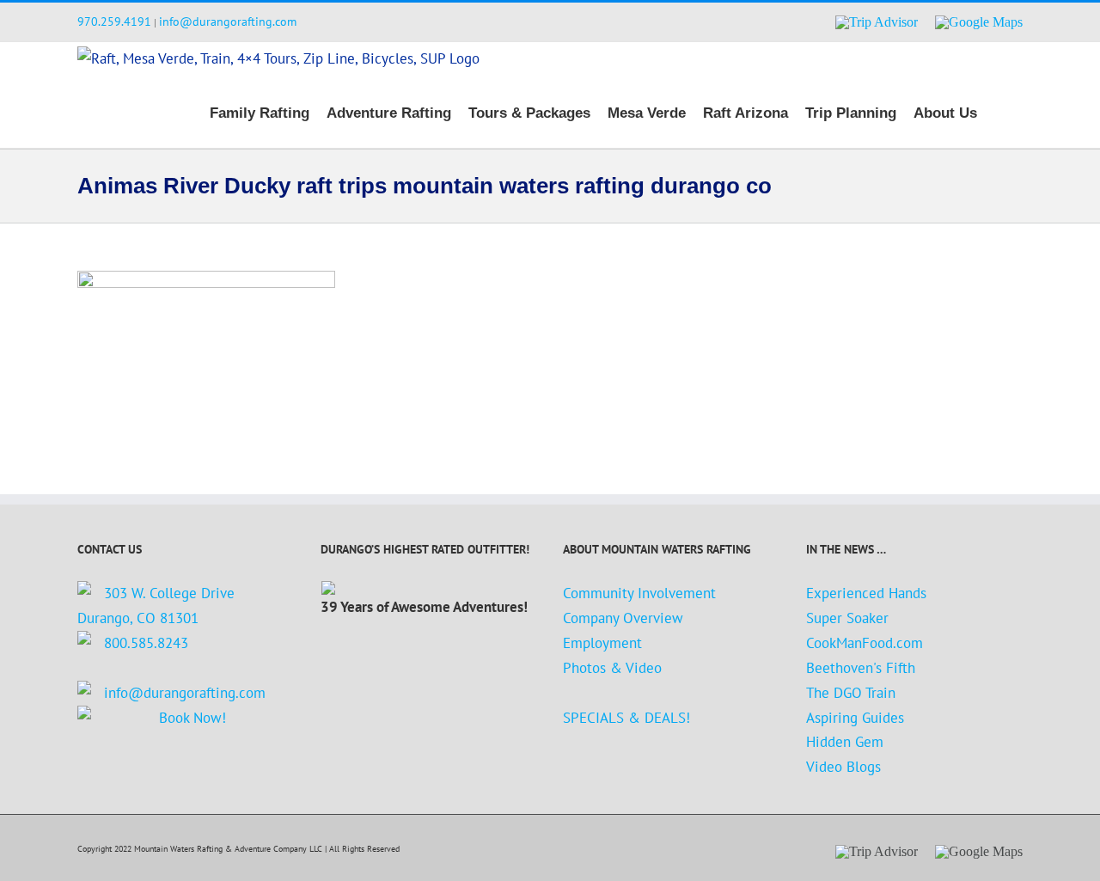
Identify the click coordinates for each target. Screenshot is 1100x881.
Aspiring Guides (855, 717)
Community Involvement (639, 593)
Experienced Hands (866, 593)
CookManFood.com (864, 642)
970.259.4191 (114, 21)
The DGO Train (850, 692)
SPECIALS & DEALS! (626, 717)
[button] (999, 112)
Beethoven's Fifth (860, 667)
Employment (602, 642)
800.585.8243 (146, 642)
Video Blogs (843, 766)
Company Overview (623, 618)
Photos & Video (612, 667)
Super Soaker (847, 618)
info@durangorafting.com (227, 21)
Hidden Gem (844, 741)
